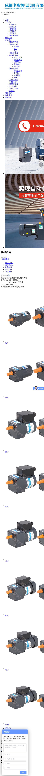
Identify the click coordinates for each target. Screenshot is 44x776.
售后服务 (8, 95)
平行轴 (16, 73)
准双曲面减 (13, 84)
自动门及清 (13, 88)
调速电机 (17, 64)
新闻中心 (8, 38)
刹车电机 (17, 62)
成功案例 (8, 93)
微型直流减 (13, 69)
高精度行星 (13, 42)
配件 (15, 77)
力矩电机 (17, 66)
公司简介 (12, 24)
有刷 (15, 49)
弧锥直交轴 (18, 71)
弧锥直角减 (18, 60)
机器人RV (13, 82)
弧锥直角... (9, 265)
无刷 (15, 51)
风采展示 (12, 33)
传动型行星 (13, 44)
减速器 (16, 46)
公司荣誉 (12, 29)
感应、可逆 (18, 58)
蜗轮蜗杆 (17, 75)
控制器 (12, 91)
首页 (7, 20)
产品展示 (8, 40)
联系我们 (8, 97)
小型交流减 (13, 80)
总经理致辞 (13, 35)
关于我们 (8, 22)
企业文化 (12, 27)
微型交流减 (13, 55)
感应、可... (9, 263)
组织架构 (12, 31)
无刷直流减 (13, 53)
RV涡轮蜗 (13, 86)
